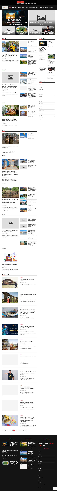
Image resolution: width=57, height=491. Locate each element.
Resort (33, 7)
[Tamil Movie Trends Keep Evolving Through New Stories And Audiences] (48, 30)
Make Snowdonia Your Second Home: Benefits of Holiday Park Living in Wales (32, 88)
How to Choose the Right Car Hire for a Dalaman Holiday (9, 32)
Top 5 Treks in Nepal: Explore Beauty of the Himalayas (32, 160)
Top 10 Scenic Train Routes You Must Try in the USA (10, 231)
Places (41, 108)
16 (12, 430)
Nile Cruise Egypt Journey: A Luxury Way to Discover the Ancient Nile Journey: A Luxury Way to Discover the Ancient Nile (32, 234)
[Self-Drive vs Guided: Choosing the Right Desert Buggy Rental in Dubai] (23, 243)
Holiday (23, 7)
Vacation (38, 7)
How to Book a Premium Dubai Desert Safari (31, 42)
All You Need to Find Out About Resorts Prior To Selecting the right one (32, 202)
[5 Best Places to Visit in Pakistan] (23, 167)
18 (16, 430)
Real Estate (42, 110)
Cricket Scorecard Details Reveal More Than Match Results (22, 32)
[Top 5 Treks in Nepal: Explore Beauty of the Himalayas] (23, 161)
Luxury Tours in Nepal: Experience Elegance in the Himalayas (31, 135)
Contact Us (51, 7)
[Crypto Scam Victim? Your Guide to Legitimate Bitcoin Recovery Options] (10, 375)
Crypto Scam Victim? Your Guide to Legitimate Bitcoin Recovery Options (28, 373)
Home (10, 7)
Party (41, 105)
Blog (41, 87)
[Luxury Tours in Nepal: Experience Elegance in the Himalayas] (23, 135)
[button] (24, 2)
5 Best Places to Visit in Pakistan (32, 166)
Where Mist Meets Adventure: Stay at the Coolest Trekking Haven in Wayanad (32, 189)
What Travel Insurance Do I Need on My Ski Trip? (32, 80)
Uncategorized (42, 117)
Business (42, 7)
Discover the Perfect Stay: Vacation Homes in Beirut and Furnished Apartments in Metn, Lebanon (10, 173)
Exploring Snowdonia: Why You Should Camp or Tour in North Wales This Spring (9, 55)
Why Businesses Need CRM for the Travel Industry (35, 33)
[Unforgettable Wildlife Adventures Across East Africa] (10, 390)
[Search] (54, 12)
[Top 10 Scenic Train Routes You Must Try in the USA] (42, 18)
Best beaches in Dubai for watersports (31, 55)
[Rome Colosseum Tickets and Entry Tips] (10, 282)
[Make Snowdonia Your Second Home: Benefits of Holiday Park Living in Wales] (23, 88)
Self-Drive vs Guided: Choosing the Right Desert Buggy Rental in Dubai (32, 243)
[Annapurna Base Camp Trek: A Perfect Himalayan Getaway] (23, 49)
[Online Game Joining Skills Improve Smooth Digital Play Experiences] (15, 18)
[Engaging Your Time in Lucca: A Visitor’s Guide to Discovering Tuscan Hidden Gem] (23, 113)
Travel (41, 115)
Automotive (14, 7)
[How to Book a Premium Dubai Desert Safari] (23, 43)
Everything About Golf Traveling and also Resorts (31, 195)
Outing (30, 7)
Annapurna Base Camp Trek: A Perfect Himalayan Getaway (32, 49)
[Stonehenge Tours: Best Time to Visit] (10, 297)
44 (23, 430)
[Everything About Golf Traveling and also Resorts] (23, 196)
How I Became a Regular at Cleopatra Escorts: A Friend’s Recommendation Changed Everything (9, 87)
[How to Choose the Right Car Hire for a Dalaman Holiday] (8, 30)
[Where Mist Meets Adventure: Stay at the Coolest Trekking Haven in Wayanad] (23, 189)
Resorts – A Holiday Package (32, 209)
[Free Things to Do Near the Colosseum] (10, 344)
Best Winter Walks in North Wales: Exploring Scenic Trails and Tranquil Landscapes (32, 95)
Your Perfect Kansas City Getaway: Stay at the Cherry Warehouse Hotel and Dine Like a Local (10, 120)
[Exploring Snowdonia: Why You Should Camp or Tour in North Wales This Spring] (10, 46)
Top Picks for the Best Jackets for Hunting (10, 147)
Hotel (27, 7)
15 (9, 430)
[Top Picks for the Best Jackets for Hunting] (10, 138)
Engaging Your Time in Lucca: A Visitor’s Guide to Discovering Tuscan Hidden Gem (32, 113)
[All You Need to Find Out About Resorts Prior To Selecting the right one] (23, 202)
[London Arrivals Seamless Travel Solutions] (10, 359)
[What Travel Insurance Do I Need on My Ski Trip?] (23, 81)
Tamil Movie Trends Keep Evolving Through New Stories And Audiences (48, 32)
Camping (19, 7)
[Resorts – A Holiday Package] (23, 210)
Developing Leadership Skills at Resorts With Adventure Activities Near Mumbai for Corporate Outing (10, 202)
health (41, 96)
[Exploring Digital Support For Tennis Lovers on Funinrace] (10, 329)
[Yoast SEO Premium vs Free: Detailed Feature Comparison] (10, 405)
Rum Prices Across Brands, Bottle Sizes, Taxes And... (26, 3)
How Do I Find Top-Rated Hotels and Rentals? (31, 106)
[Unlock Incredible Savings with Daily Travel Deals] (10, 257)
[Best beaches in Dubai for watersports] (23, 56)
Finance (46, 7)
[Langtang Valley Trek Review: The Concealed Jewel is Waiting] (23, 74)
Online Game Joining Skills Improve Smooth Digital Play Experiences (42, 49)
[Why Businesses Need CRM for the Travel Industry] (35, 30)
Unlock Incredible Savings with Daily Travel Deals (9, 265)
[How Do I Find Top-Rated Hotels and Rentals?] (23, 107)
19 (18, 430)
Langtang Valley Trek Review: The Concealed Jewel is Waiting (32, 74)
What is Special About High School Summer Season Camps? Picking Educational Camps (32, 62)
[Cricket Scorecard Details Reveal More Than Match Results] (21, 30)
